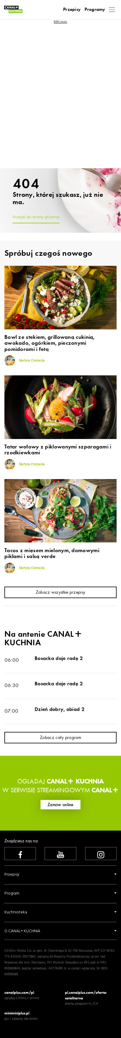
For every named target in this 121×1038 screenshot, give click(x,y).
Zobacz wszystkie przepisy (60, 592)
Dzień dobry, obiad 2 (60, 709)
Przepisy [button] (11, 874)
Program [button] (11, 893)
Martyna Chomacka (31, 360)
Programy (95, 9)
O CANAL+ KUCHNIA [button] (22, 931)
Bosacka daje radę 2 (59, 658)
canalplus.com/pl (19, 992)
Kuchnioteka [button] (15, 912)
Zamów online (60, 804)
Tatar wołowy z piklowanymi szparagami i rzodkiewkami (57, 450)
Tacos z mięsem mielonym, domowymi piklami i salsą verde (51, 554)
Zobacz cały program (60, 737)
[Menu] (112, 9)
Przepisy (71, 9)
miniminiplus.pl (16, 1013)
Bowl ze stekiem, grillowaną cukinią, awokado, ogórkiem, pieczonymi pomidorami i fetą (49, 343)
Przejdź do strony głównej (36, 217)
